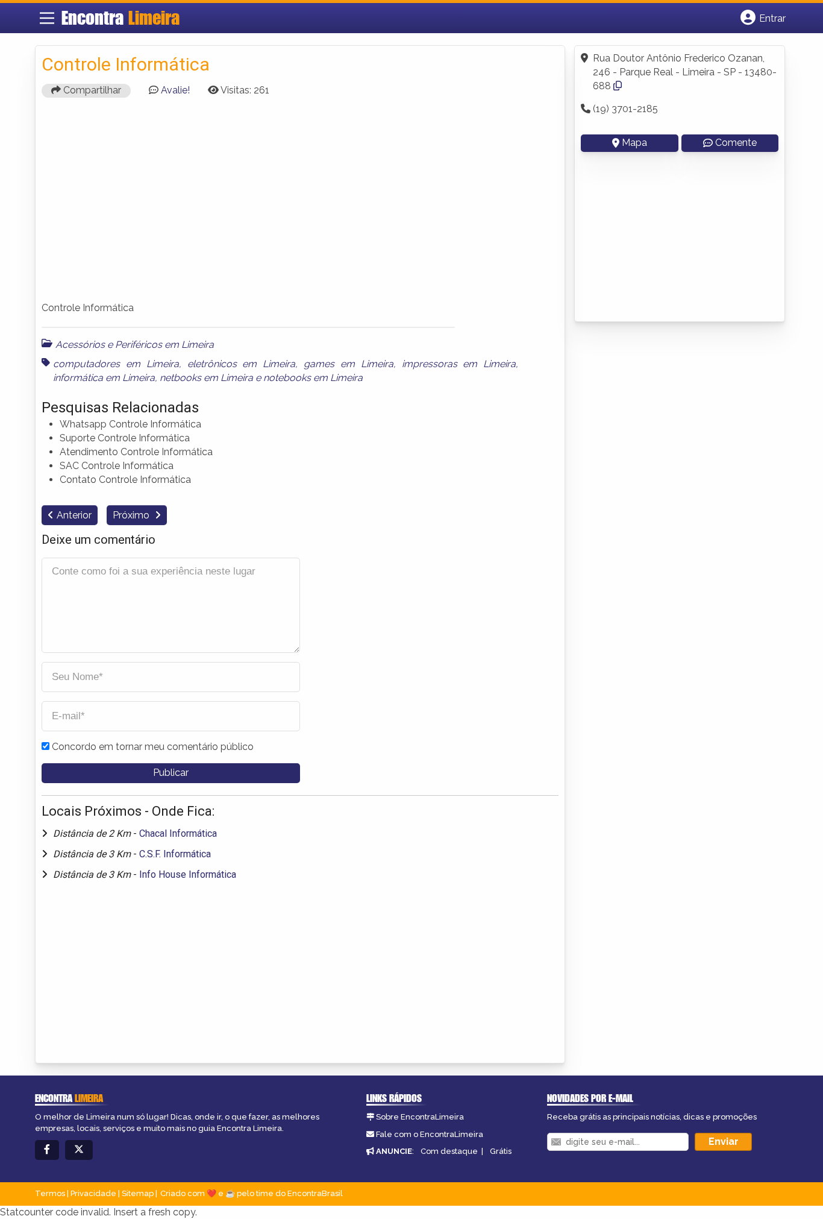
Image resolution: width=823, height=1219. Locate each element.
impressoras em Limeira (459, 364)
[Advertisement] (300, 205)
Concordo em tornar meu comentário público (153, 746)
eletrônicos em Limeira (241, 364)
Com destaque (449, 1151)
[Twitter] (79, 1150)
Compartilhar (91, 90)
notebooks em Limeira (313, 377)
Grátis (501, 1151)
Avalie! (175, 90)
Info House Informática (187, 874)
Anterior (74, 515)
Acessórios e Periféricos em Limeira (134, 344)
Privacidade (93, 1193)
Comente (736, 142)
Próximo (132, 515)
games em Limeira (348, 364)
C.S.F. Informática (175, 854)
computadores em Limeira (116, 364)
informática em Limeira (104, 377)
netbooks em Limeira (206, 377)
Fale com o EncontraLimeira (429, 1134)
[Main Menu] (47, 18)
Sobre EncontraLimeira (420, 1116)
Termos (50, 1193)
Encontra (120, 17)
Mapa (634, 142)
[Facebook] (47, 1150)
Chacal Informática (178, 833)
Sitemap (138, 1193)
